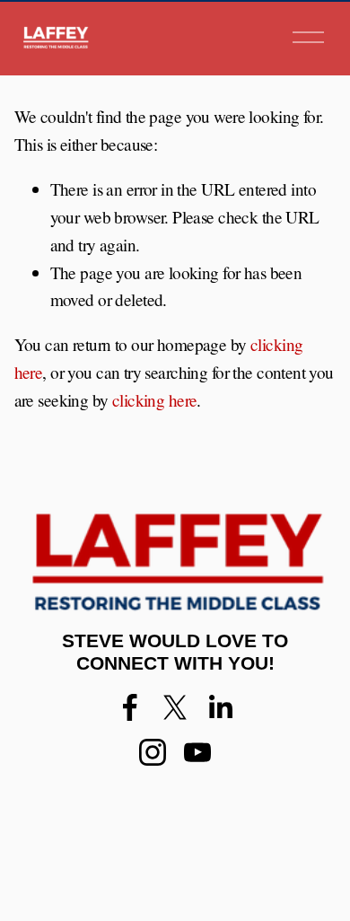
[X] (175, 707)
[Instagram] (152, 752)
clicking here (154, 400)
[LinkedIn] (220, 707)
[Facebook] (130, 707)
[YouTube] (197, 752)
